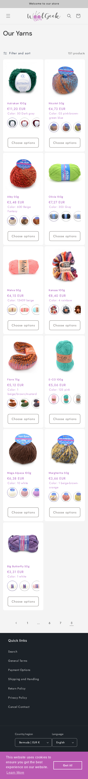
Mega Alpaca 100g (19, 473)
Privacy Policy (17, 698)
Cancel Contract (18, 707)
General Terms (17, 661)
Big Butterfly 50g (18, 566)
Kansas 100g (57, 290)
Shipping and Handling (23, 679)
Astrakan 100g (16, 103)
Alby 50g (13, 196)
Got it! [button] (68, 765)
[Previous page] (16, 622)
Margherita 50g (59, 473)
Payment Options (19, 670)
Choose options (23, 143)
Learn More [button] (15, 772)
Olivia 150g (56, 196)
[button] (8, 15)
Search (12, 651)
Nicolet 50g (56, 103)
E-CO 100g (56, 379)
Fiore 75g (13, 379)
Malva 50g (14, 290)
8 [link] (72, 623)
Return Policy (17, 688)
